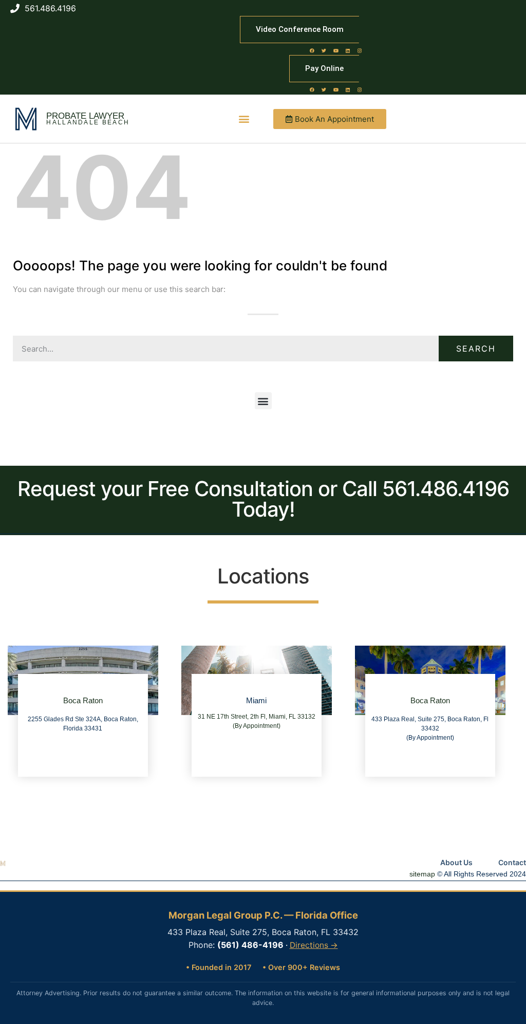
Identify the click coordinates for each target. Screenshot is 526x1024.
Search (476, 348)
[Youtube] (336, 50)
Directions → (314, 945)
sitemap (422, 874)
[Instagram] (359, 50)
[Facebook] (312, 50)
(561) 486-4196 (250, 945)
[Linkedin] (347, 50)
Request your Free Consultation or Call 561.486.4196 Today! (263, 499)
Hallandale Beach (87, 122)
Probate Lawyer (85, 116)
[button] (244, 119)
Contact (512, 862)
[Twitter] (324, 50)
